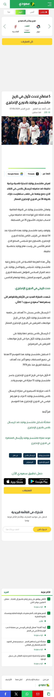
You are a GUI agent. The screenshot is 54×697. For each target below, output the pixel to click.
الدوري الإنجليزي (44, 462)
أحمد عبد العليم (39, 108)
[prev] (49, 26)
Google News (18, 173)
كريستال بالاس (29, 455)
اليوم (20, 12)
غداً (9, 12)
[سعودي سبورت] (27, 4)
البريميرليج (29, 462)
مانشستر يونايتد (44, 455)
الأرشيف (8, 679)
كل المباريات (27, 41)
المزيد (6, 592)
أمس (32, 12)
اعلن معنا (18, 679)
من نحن (46, 679)
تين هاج (15, 455)
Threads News (33, 173)
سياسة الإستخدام (32, 679)
